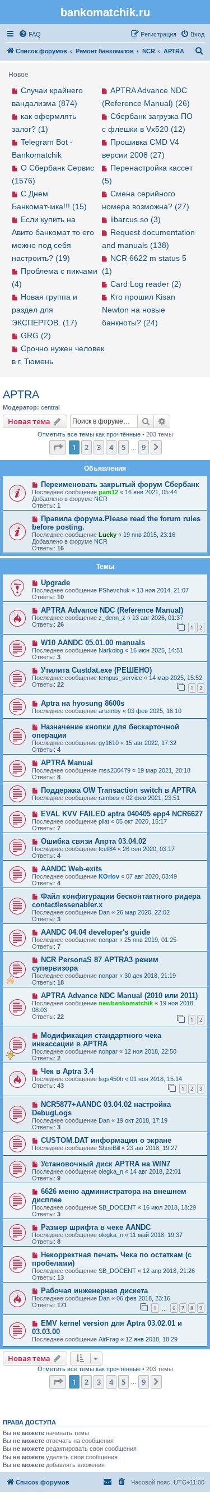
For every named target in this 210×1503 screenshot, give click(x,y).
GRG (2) (36, 335)
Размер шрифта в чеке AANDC (96, 1227)
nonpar (108, 939)
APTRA (21, 394)
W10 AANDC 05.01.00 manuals (93, 642)
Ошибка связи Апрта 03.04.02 (93, 841)
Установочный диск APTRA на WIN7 (105, 1164)
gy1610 (109, 742)
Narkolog (111, 650)
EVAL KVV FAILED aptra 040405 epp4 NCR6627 (122, 814)
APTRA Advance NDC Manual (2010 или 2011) (119, 995)
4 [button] (111, 447)
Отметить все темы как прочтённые (89, 434)
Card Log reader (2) (145, 283)
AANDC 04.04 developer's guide (95, 932)
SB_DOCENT (117, 1207)
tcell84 (107, 848)
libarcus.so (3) (135, 219)
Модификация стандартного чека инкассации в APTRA (96, 1039)
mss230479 (114, 770)
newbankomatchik (126, 1003)
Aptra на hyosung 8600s (82, 703)
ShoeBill (109, 1148)
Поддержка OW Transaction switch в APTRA (118, 790)
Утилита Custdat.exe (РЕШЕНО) (96, 670)
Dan (104, 912)
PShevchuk (114, 590)
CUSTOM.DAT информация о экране (106, 1140)
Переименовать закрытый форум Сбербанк (120, 484)
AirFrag (109, 1339)
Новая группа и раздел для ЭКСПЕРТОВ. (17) (44, 309)
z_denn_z (112, 617)
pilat (104, 821)
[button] (57, 447)
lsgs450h (111, 1078)
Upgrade (55, 582)
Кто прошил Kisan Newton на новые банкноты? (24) (139, 309)
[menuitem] (29, 34)
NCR (101, 498)
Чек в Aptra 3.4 (67, 1071)
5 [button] (123, 447)
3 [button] (99, 447)
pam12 (108, 492)
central (50, 407)
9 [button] (144, 447)
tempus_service (120, 677)
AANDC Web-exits (71, 869)
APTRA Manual (67, 763)
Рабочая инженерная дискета (94, 1290)
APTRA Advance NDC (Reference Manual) (112, 610)
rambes (109, 797)
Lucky (107, 534)
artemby (110, 710)
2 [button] (86, 447)
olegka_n (111, 1171)
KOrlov (109, 876)
